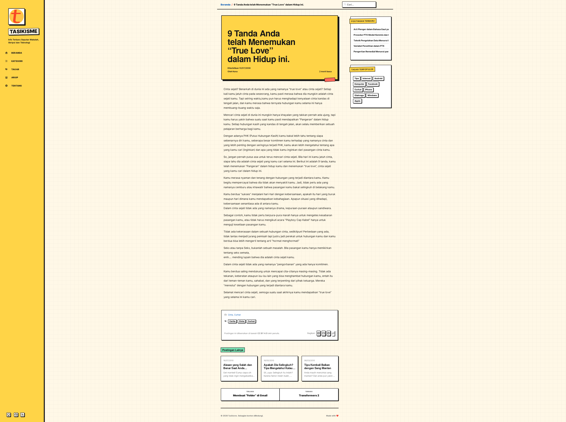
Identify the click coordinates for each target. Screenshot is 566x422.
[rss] (22, 415)
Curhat (237, 315)
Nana (235, 71)
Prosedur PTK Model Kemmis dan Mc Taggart (371, 35)
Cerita (232, 321)
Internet (367, 78)
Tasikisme (24, 31)
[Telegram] (329, 333)
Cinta (230, 315)
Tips (356, 78)
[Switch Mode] (8, 415)
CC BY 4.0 (263, 333)
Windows (372, 95)
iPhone (368, 89)
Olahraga (359, 95)
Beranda (225, 4)
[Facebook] (324, 333)
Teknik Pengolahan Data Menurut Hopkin (371, 40)
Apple (357, 101)
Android (378, 78)
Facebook (373, 84)
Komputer (359, 84)
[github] (16, 415)
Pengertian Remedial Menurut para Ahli (371, 51)
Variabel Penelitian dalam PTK (369, 46)
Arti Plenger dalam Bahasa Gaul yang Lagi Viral (371, 29)
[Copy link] (333, 333)
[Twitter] (319, 333)
